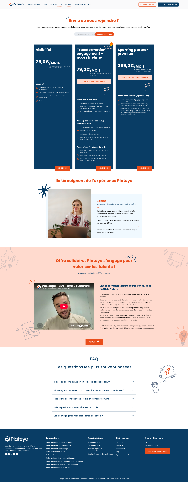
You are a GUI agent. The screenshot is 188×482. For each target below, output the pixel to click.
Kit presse (119, 445)
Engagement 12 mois (104, 34)
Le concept (120, 442)
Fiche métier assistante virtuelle (58, 467)
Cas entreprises (33, 4)
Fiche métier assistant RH (55, 452)
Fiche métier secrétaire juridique (58, 445)
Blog (117, 452)
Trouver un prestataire (168, 4)
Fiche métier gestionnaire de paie (59, 455)
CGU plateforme (94, 445)
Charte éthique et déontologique (100, 454)
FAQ (146, 442)
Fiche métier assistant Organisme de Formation (64, 461)
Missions (68, 4)
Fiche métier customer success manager (62, 464)
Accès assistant (148, 4)
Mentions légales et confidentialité (95, 450)
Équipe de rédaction (123, 455)
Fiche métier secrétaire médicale (59, 442)
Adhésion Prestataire (83, 4)
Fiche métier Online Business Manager (60, 458)
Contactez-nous (151, 445)
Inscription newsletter (157, 451)
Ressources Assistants (52, 4)
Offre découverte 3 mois (85, 34)
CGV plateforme (94, 442)
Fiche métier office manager (57, 449)
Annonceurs (120, 449)
